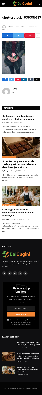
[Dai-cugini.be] (22, 3)
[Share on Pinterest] (29, 35)
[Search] (38, 3)
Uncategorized (9, 157)
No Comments (32, 27)
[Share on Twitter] (18, 35)
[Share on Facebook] (7, 35)
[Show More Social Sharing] (38, 35)
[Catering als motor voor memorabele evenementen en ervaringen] (21, 196)
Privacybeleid (15, 324)
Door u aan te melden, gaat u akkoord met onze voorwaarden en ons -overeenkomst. (22, 322)
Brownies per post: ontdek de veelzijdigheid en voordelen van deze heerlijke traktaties (19, 164)
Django (11, 27)
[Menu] (3, 3)
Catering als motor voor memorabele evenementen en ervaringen (18, 212)
